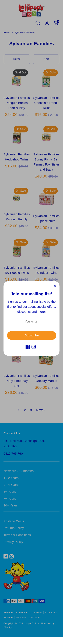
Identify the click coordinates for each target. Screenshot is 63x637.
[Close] (55, 285)
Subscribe (32, 335)
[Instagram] (33, 347)
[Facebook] (28, 347)
